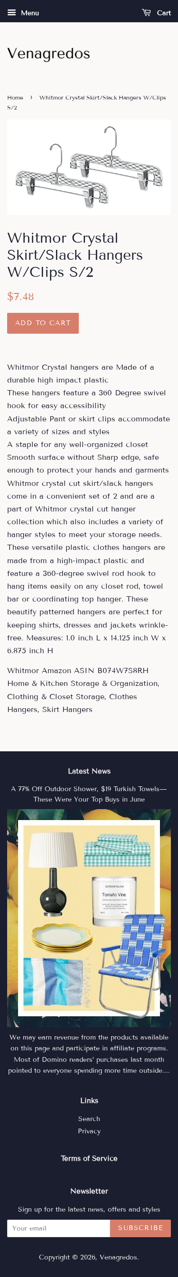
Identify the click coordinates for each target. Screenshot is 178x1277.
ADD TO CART (43, 323)
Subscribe (140, 1228)
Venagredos (118, 1257)
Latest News (89, 771)
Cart (163, 13)
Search (89, 1119)
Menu (29, 13)
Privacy (89, 1131)
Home (15, 97)
